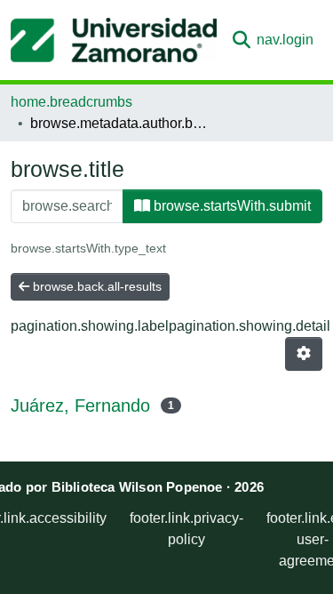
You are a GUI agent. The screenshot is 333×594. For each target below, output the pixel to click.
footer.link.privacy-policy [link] (186, 528)
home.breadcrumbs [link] (71, 101)
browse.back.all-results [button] (95, 286)
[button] (114, 40)
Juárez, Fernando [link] (80, 405)
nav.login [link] (285, 39)
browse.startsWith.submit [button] (230, 205)
